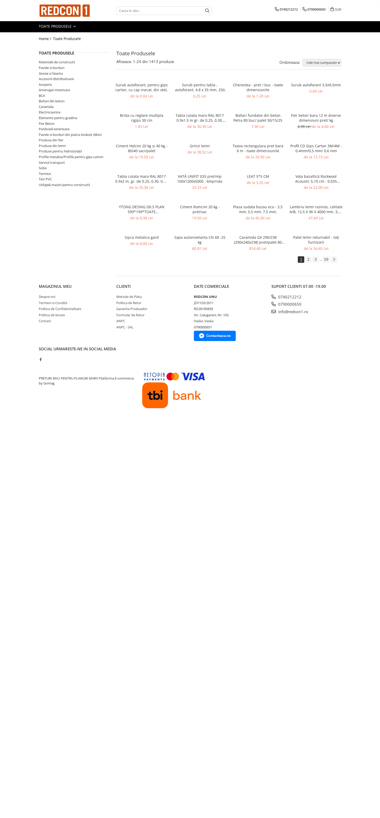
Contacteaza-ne (218, 336)
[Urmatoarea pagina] (334, 259)
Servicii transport (52, 162)
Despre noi (47, 296)
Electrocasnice (49, 112)
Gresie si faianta (51, 73)
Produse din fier (51, 140)
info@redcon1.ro (292, 311)
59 (326, 259)
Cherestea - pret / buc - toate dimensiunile (258, 87)
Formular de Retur (130, 315)
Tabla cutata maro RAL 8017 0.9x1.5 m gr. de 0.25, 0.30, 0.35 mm (200, 118)
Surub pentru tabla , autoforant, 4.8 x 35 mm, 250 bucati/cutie (200, 87)
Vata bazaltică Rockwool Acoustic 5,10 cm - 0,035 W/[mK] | (316, 179)
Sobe (43, 168)
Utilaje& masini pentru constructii (64, 184)
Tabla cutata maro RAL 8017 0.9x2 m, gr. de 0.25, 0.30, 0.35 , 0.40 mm (141, 179)
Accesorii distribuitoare (56, 78)
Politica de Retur (128, 302)
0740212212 (289, 296)
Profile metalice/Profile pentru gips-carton (71, 157)
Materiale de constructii (57, 62)
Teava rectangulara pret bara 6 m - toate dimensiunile (258, 148)
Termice (45, 173)
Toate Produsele (56, 26)
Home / (45, 38)
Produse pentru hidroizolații (60, 151)
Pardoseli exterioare (54, 129)
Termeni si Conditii (53, 302)
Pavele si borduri (51, 67)
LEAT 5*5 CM (258, 176)
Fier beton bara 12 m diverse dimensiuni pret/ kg (316, 118)
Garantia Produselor (131, 308)
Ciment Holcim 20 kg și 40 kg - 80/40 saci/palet (142, 148)
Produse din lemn (52, 145)
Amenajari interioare (54, 90)
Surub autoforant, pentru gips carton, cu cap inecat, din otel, (141, 87)
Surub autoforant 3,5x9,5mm (316, 84)
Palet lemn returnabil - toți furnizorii (316, 240)
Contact (45, 321)
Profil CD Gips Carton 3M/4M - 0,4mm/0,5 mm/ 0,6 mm (316, 148)
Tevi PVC (45, 179)
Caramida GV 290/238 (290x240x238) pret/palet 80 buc (258, 240)
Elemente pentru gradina (58, 117)
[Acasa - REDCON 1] (64, 10)
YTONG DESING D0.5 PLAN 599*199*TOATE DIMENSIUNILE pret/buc (141, 209)
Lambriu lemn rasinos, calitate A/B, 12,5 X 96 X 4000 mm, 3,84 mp (316, 209)
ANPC (120, 321)
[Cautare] (207, 10)
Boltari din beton (52, 101)
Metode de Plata (129, 296)
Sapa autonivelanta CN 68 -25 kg (199, 240)
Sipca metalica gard (142, 237)
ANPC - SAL (124, 327)
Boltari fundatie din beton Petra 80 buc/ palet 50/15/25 (257, 118)
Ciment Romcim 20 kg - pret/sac (200, 209)
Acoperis (45, 84)
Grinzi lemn (200, 145)
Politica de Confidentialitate (60, 308)
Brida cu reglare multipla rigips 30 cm (141, 118)
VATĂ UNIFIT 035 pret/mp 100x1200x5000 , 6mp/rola (199, 179)
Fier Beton (47, 123)
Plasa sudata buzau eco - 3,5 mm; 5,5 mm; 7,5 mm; (258, 209)
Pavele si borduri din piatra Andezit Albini (70, 134)
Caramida (46, 106)
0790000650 (289, 304)
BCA (42, 95)
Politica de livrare (52, 315)
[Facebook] (40, 359)
